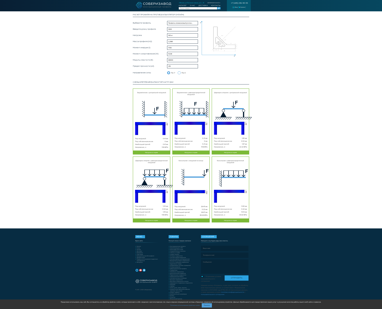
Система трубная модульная (178, 257)
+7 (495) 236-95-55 (239, 3)
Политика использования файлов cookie (185, 305)
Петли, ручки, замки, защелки (178, 288)
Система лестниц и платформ (178, 278)
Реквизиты (140, 252)
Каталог (183, 5)
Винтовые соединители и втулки (179, 281)
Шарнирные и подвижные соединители (181, 283)
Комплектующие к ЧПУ (176, 248)
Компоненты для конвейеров (178, 294)
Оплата (139, 249)
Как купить (140, 262)
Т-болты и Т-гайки (175, 252)
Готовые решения (175, 267)
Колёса (172, 295)
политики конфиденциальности (232, 292)
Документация (141, 257)
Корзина (242, 7)
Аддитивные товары (176, 264)
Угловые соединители (176, 256)
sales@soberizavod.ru (213, 3)
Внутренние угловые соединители (180, 260)
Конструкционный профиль (178, 246)
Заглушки (172, 284)
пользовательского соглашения (212, 294)
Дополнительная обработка (178, 273)
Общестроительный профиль (178, 268)
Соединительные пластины (178, 251)
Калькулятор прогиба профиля (145, 256)
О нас (192, 5)
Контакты (215, 5)
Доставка (203, 5)
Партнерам (140, 254)
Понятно (207, 305)
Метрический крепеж (176, 299)
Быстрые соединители (176, 280)
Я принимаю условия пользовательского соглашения (211, 278)
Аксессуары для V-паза (176, 249)
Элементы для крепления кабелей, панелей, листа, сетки (180, 290)
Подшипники (173, 270)
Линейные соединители (177, 272)
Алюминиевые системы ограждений (180, 265)
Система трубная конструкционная (180, 259)
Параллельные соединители (178, 275)
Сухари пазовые (174, 254)
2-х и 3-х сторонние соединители (179, 262)
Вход (236, 7)
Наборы (172, 286)
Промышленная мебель (177, 276)
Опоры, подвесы (175, 292)
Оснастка (172, 297)
